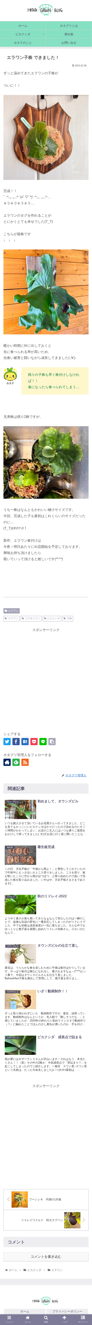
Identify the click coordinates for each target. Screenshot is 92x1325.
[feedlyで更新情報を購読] (16, 762)
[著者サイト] (7, 762)
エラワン (13, 610)
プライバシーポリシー (67, 1311)
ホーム (24, 1311)
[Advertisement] (46, 679)
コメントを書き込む (46, 1256)
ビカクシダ (53, 618)
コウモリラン (32, 618)
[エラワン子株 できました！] (25, 741)
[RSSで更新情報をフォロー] (25, 762)
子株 (69, 618)
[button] (83, 916)
